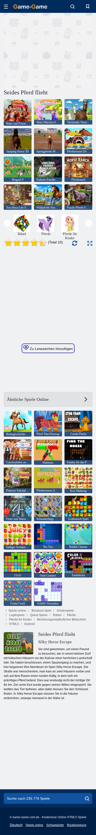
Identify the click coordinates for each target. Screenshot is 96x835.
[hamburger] (6, 6)
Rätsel (57, 615)
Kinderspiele (65, 610)
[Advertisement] (45, 50)
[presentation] (7, 223)
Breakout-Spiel (41, 610)
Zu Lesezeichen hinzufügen (51, 349)
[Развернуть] (89, 243)
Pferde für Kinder (20, 619)
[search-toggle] (72, 6)
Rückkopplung (76, 825)
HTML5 (13, 624)
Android (29, 624)
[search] (87, 798)
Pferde (71, 615)
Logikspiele (16, 615)
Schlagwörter (55, 825)
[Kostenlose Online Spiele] (30, 6)
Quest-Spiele (38, 615)
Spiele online (17, 610)
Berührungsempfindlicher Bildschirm (61, 619)
